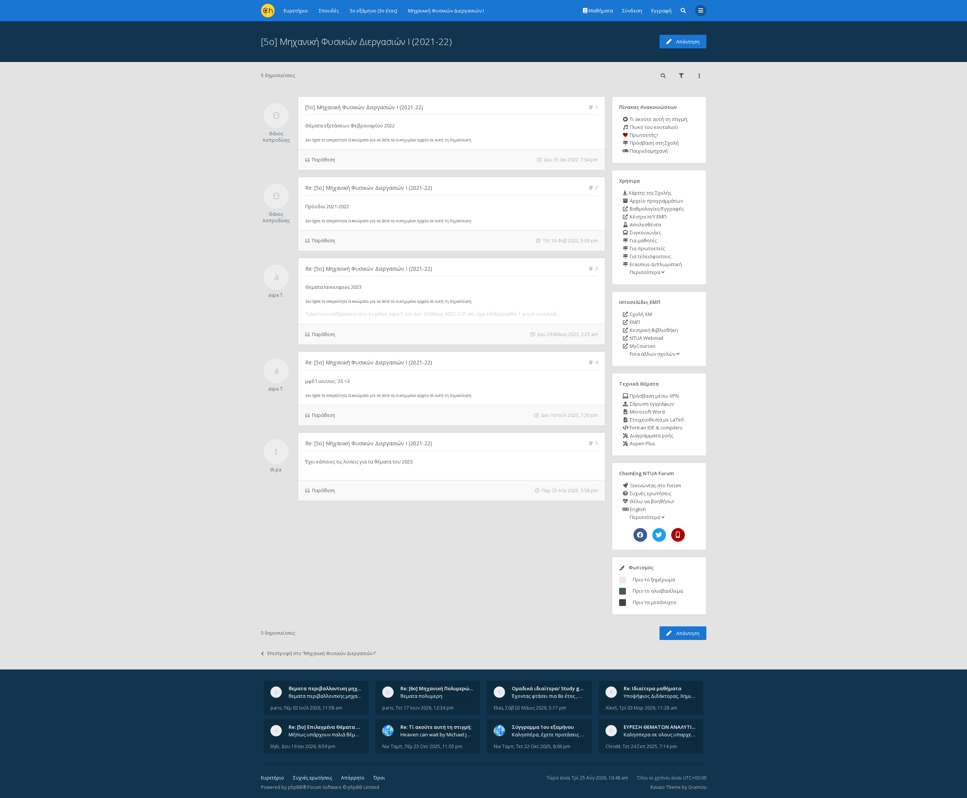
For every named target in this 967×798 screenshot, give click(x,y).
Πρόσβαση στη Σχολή (654, 142)
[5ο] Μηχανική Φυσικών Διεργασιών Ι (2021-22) (356, 41)
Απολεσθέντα (645, 224)
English (637, 509)
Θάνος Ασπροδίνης (276, 136)
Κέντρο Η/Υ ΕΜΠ (648, 216)
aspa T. (276, 295)
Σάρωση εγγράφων (651, 403)
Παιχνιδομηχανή (648, 150)
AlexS (611, 708)
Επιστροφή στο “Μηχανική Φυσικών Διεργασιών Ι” (321, 653)
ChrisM (613, 746)
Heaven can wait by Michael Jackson (437, 734)
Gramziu (697, 787)
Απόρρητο (353, 778)
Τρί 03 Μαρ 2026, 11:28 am (648, 708)
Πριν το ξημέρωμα (654, 579)
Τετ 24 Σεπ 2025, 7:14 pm (650, 746)
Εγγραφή (661, 10)
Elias (498, 708)
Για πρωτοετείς (647, 248)
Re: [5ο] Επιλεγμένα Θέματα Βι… (327, 727)
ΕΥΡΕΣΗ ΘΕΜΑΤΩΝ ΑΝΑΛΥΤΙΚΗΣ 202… (669, 727)
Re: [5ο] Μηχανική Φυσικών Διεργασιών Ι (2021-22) (368, 187)
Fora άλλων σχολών (653, 353)
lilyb (274, 746)
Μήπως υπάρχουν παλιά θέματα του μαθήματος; (325, 734)
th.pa (275, 469)
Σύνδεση (632, 10)
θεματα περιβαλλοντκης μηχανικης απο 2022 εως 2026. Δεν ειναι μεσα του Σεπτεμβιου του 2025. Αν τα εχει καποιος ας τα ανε (325, 696)
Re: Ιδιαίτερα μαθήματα (652, 688)
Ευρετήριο (272, 778)
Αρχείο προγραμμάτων (656, 200)
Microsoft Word (647, 411)
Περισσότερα (645, 272)
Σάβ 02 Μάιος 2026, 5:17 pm (535, 708)
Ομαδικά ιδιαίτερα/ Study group (551, 688)
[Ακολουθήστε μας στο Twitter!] (659, 535)
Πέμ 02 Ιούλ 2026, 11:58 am (313, 708)
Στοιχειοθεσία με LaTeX (656, 419)
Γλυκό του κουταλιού (653, 127)
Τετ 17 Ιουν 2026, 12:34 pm (424, 708)
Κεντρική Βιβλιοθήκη (653, 330)
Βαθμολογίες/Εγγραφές (656, 208)
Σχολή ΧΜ (640, 314)
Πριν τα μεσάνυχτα (654, 602)
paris (275, 708)
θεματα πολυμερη (421, 696)
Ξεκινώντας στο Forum (655, 485)
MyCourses (642, 345)
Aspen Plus (642, 443)
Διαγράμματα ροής (651, 435)
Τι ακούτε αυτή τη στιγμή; (658, 119)
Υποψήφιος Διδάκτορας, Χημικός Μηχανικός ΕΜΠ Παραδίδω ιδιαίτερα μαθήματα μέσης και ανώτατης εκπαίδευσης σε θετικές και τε (660, 696)
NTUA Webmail (646, 338)
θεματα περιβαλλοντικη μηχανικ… (330, 688)
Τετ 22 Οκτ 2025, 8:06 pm (543, 746)
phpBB (295, 787)
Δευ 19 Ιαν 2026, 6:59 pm (308, 746)
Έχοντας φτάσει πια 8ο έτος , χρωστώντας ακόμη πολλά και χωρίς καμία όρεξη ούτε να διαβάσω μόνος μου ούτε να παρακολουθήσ (548, 696)
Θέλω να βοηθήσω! (651, 501)
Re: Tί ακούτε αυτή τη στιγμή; (435, 727)
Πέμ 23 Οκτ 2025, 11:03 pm (433, 746)
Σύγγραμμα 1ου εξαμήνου (543, 727)
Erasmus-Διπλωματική (655, 264)
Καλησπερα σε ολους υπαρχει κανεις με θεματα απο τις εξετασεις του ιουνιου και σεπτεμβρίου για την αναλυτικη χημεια (660, 734)
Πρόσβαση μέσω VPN (654, 395)
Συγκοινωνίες (645, 232)
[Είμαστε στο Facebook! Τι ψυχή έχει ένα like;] (640, 535)
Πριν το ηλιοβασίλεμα (658, 590)
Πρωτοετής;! (643, 135)
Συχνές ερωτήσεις (650, 493)
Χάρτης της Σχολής (649, 192)
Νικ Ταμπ (392, 746)
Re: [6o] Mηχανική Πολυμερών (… (439, 688)
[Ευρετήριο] (268, 10)
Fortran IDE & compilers (656, 427)
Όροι (379, 778)
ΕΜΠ (634, 322)
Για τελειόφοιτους (650, 256)
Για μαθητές (643, 240)
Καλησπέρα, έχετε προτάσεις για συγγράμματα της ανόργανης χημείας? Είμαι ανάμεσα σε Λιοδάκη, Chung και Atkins (548, 734)
